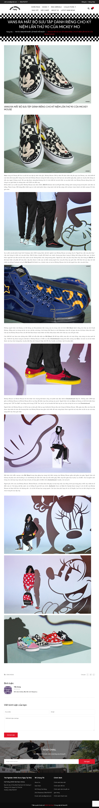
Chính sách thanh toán (60, 796)
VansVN (65, 805)
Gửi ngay (87, 761)
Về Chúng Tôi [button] (39, 778)
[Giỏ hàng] (92, 8)
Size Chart (38, 786)
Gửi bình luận (11, 735)
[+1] (94, 674)
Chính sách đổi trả (59, 786)
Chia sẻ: (83, 675)
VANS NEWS (10, 675)
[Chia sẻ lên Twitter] (91, 674)
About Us (37, 782)
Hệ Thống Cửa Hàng (41, 789)
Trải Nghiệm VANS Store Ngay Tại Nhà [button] (18, 778)
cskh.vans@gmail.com (10, 2)
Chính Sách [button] (58, 778)
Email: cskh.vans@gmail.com (43, 796)
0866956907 (24, 2)
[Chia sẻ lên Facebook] (87, 674)
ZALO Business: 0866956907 (43, 792)
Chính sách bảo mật (60, 782)
